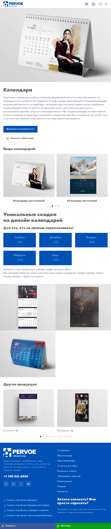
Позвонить (10, 526)
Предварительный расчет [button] (20, 129)
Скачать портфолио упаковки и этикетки (28, 510)
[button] (106, 4)
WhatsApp (66, 526)
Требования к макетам (68, 476)
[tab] (52, 206)
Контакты (62, 492)
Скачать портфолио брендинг (22, 500)
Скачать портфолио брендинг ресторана (28, 505)
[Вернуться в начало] (13, 4)
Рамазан (61, 487)
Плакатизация (64, 481)
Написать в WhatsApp (22, 138)
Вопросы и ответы (66, 471)
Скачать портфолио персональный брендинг (30, 516)
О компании (63, 451)
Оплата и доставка (67, 466)
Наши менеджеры (66, 461)
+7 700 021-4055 (15, 476)
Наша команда (64, 456)
